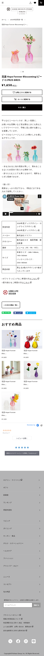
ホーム (4, 19)
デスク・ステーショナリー (13, 543)
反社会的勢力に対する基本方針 (14, 630)
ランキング (7, 502)
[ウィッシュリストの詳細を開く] (35, 3)
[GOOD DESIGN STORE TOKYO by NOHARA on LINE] (34, 643)
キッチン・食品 (9, 536)
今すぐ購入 (22, 107)
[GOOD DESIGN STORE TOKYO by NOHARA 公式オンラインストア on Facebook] (18, 643)
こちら (34, 279)
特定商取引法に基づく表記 (12, 623)
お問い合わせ (19, 626)
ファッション (8, 558)
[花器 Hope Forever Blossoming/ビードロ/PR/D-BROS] (21, 71)
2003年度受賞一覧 (16, 19)
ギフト (5, 488)
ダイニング (7, 528)
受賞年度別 (7, 510)
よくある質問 (8, 626)
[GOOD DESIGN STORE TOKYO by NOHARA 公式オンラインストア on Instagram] (26, 643)
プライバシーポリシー (11, 615)
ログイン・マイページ (11, 480)
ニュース (6, 577)
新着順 (5, 495)
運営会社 (28, 626)
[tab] (21, 438)
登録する (36, 605)
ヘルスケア (7, 551)
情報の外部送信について (12, 619)
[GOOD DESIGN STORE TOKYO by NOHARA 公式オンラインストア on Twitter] (10, 643)
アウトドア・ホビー (10, 566)
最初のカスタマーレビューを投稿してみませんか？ (22, 453)
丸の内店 (6, 592)
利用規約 (27, 623)
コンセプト (7, 584)
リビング (6, 521)
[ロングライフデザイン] (11, 295)
